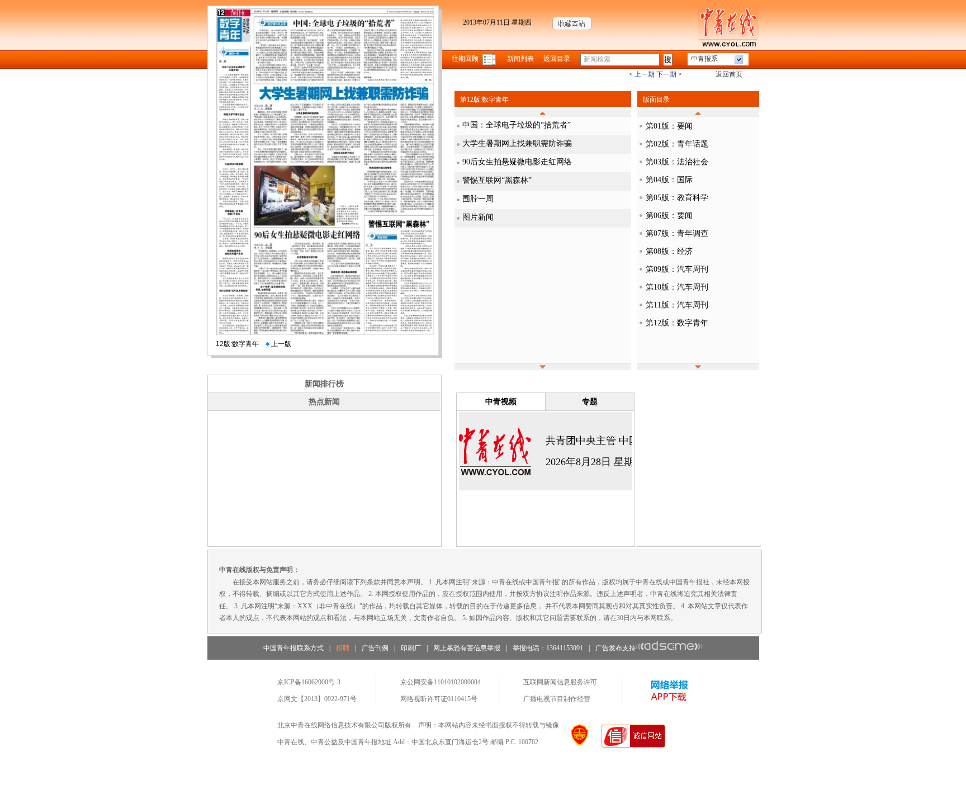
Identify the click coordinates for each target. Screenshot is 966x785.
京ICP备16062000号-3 (308, 682)
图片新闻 (478, 217)
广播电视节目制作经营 (556, 699)
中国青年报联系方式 (293, 648)
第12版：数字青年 (677, 323)
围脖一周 (478, 199)
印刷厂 (411, 648)
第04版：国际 (669, 180)
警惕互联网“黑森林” (497, 180)
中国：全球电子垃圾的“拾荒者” (516, 125)
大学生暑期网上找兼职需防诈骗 (517, 143)
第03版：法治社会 (677, 162)
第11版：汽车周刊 (677, 305)
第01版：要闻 (669, 126)
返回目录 (556, 59)
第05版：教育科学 (677, 197)
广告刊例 (375, 648)
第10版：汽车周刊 (677, 287)
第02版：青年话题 (677, 144)
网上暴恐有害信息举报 (466, 648)
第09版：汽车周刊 (677, 269)
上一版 (280, 344)
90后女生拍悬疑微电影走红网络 (517, 162)
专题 (590, 402)
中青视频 (501, 402)
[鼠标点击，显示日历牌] (490, 59)
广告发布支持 (615, 648)
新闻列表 (520, 59)
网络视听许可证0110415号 (438, 699)
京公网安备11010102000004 (440, 682)
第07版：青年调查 (677, 233)
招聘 (342, 648)
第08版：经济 (669, 251)
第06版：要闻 (669, 215)
